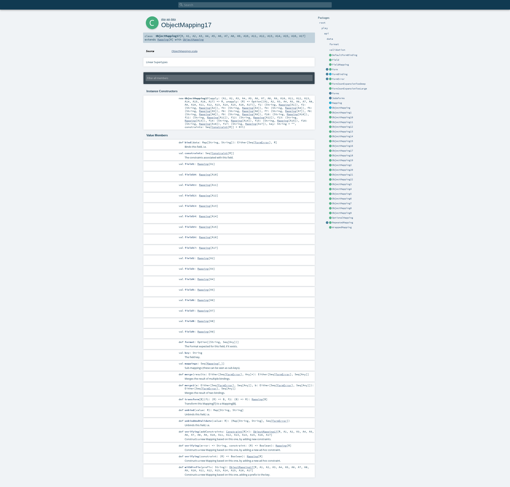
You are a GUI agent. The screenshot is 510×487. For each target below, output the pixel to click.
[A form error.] (330, 79)
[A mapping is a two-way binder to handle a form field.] (330, 103)
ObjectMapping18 (342, 155)
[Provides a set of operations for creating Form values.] (327, 69)
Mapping (337, 103)
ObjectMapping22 (342, 179)
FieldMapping (340, 64)
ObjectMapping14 (342, 136)
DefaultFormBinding (344, 55)
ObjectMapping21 (342, 174)
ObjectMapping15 (342, 141)
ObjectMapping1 (342, 112)
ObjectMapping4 (342, 189)
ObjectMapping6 (342, 198)
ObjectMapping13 (342, 131)
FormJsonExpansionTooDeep (349, 83)
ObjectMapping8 (342, 208)
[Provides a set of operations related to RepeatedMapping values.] (327, 222)
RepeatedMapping (342, 222)
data (173, 19)
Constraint (220, 127)
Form (335, 69)
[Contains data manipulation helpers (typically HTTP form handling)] (330, 93)
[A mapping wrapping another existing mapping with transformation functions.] (330, 227)
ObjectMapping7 (342, 203)
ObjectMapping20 (342, 169)
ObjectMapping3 (342, 184)
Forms (335, 93)
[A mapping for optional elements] (330, 218)
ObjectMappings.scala (184, 51)
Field (335, 59)
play (163, 19)
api (168, 19)
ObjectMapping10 (342, 117)
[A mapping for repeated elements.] (330, 222)
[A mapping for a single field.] (330, 64)
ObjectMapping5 (342, 193)
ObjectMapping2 (342, 165)
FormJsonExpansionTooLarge (349, 88)
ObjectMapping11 (342, 122)
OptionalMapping (342, 217)
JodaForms (338, 98)
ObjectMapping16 (342, 146)
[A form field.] (330, 60)
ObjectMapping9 (342, 213)
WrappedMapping (342, 227)
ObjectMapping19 (342, 160)
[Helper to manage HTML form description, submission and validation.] (330, 69)
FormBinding (339, 74)
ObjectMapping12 (342, 126)
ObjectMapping (341, 107)
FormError (338, 79)
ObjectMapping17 (342, 150)
